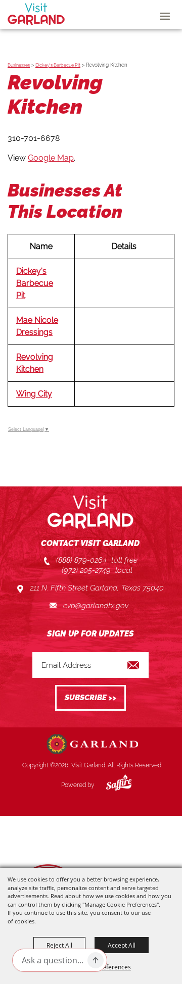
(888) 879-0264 (81, 560)
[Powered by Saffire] (111, 785)
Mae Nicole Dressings (37, 326)
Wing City (34, 394)
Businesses (19, 65)
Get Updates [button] (90, 698)
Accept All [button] (121, 945)
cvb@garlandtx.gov (95, 605)
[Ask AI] (95, 960)
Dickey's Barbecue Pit (57, 65)
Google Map (51, 158)
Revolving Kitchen (34, 363)
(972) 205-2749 (86, 570)
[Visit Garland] (36, 14)
